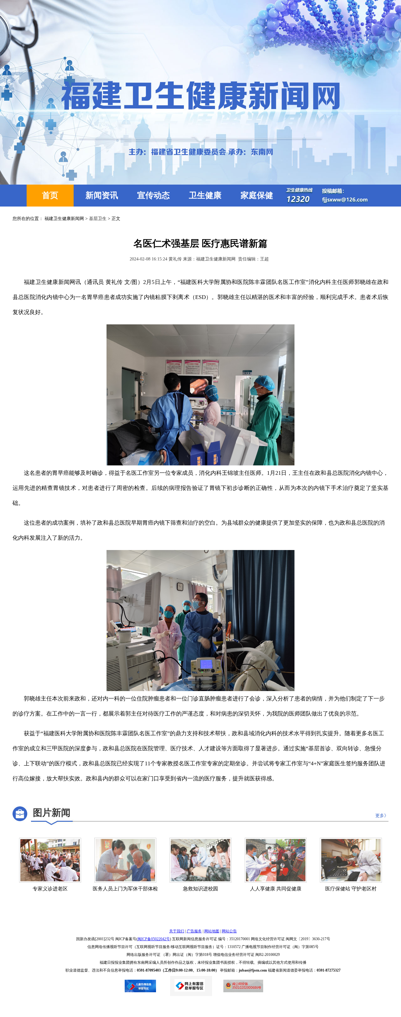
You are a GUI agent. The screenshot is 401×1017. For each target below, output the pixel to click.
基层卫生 (98, 218)
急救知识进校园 (200, 888)
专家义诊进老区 (50, 888)
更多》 (381, 815)
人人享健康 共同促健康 (275, 888)
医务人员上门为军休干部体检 (125, 888)
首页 (50, 195)
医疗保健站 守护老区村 (351, 888)
